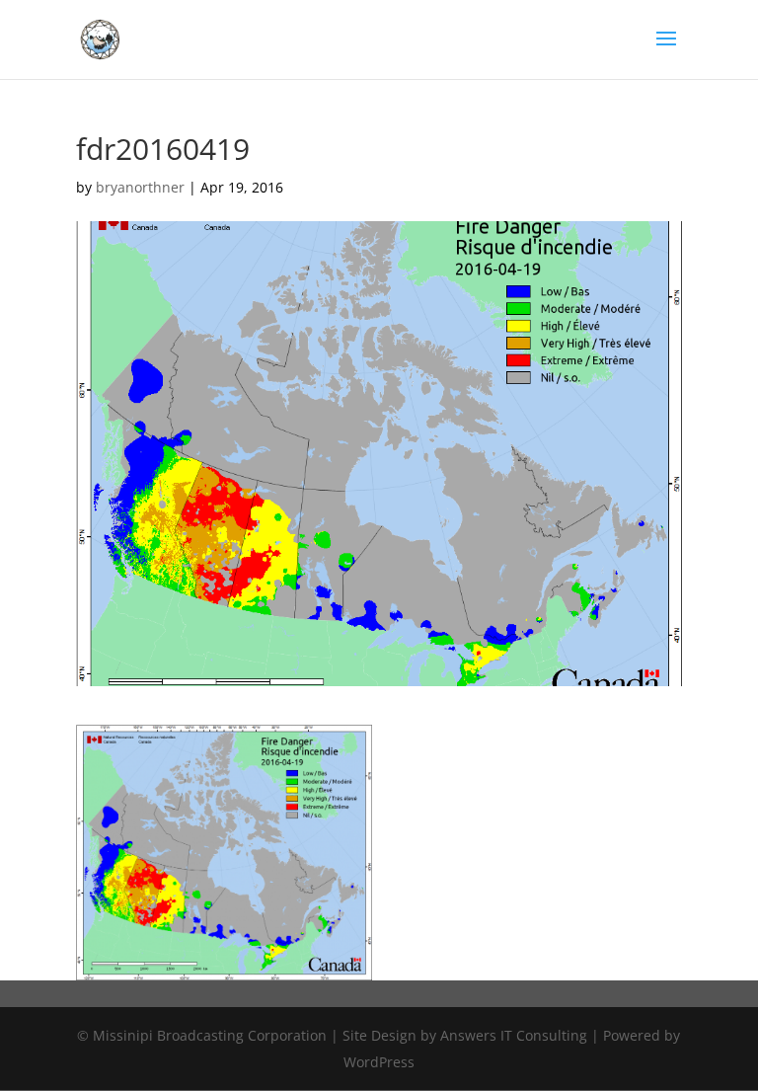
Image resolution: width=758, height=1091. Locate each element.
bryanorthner (140, 187)
